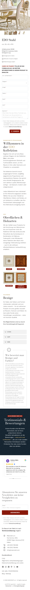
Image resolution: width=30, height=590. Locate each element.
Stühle (16, 51)
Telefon (4, 93)
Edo (10, 52)
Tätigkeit (4, 81)
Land (3, 105)
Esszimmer (11, 51)
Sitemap (8, 573)
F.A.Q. (3, 558)
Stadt (4, 99)
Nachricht (4, 110)
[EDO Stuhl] (15, 15)
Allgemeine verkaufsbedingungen (12, 561)
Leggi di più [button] (8, 474)
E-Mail (4, 87)
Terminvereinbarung (8, 531)
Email (4, 505)
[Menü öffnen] (26, 3)
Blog (3, 573)
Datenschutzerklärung (14, 523)
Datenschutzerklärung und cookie (12, 563)
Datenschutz (8, 586)
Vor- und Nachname (7, 75)
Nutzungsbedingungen (19, 586)
